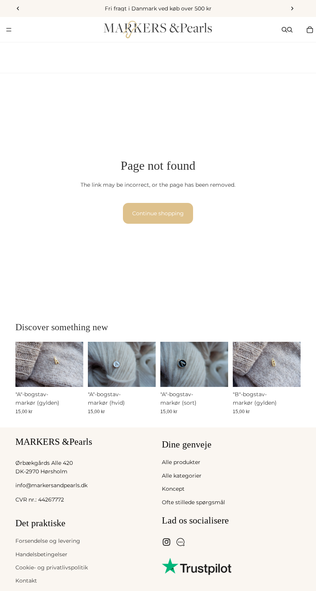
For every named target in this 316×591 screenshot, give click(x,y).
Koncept (173, 488)
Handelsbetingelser (41, 553)
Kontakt (26, 580)
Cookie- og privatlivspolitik (51, 567)
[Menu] (9, 30)
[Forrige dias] (18, 8)
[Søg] (284, 29)
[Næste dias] (292, 8)
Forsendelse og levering (47, 540)
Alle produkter (181, 462)
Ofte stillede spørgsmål (193, 501)
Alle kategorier (182, 475)
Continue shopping (158, 213)
